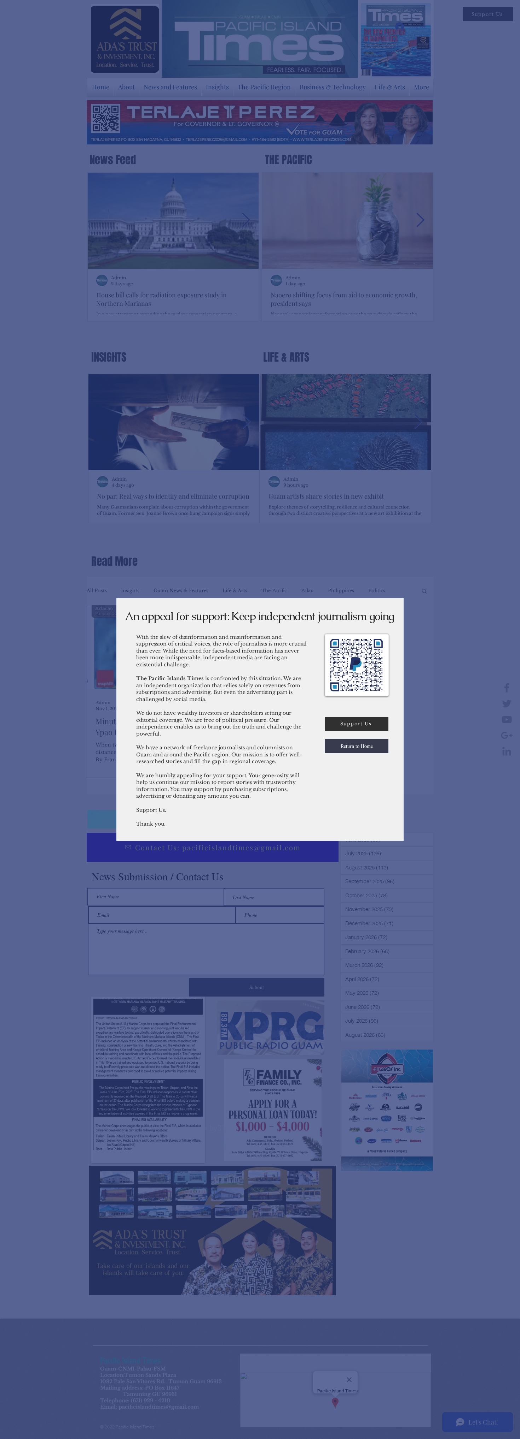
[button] (356, 746)
